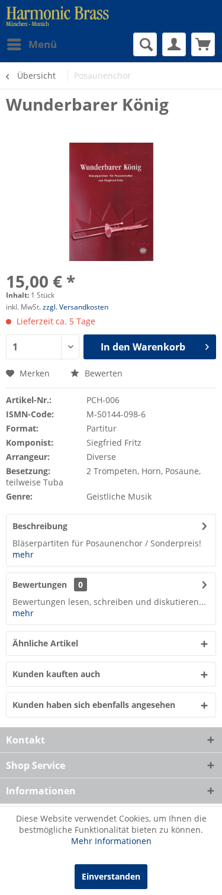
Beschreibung (39, 526)
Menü (42, 44)
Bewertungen (39, 584)
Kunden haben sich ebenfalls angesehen (93, 704)
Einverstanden (111, 876)
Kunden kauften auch (56, 674)
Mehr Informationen (111, 840)
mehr (23, 554)
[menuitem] (31, 44)
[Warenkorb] (203, 44)
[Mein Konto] (174, 44)
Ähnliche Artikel (45, 643)
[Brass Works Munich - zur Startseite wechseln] (57, 16)
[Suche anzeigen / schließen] (145, 44)
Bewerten (102, 373)
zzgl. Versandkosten (75, 307)
